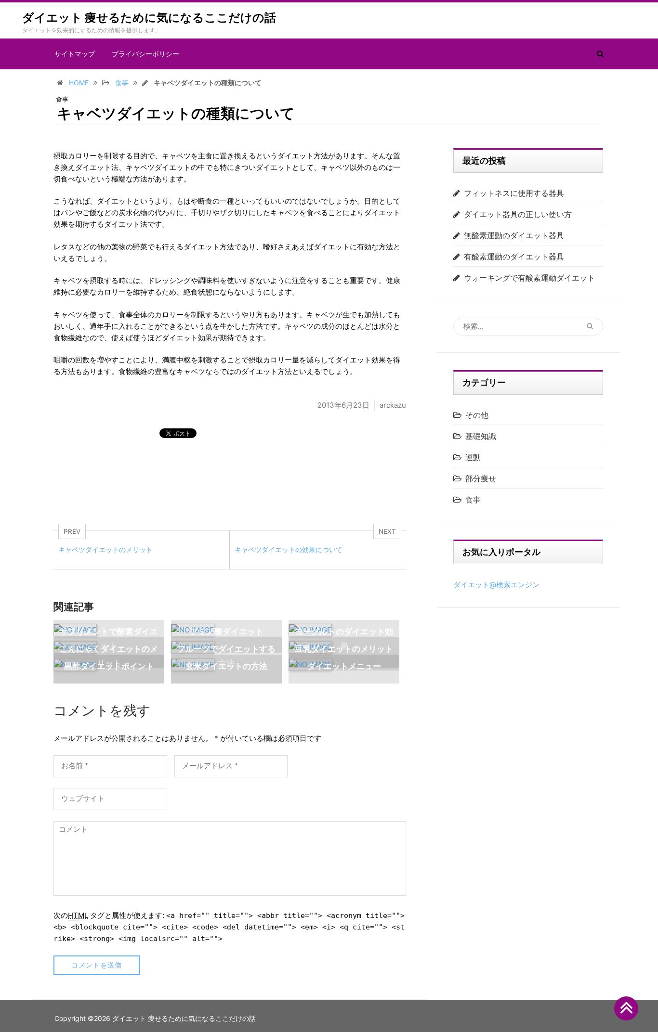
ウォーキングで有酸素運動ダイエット (529, 278)
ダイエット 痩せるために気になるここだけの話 (149, 18)
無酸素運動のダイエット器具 (514, 235)
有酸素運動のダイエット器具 (514, 256)
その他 (476, 415)
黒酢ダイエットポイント (109, 666)
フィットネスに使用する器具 (514, 193)
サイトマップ (74, 54)
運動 (473, 457)
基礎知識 (480, 436)
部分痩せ (480, 478)
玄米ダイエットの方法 (226, 666)
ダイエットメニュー (344, 666)
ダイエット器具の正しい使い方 (518, 214)
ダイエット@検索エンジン (496, 584)
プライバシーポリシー (145, 54)
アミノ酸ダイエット (226, 631)
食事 (62, 99)
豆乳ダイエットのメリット (344, 649)
